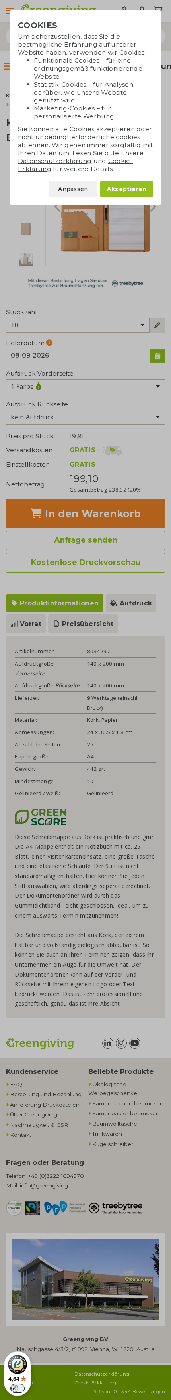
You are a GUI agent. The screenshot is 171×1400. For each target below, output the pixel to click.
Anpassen (73, 189)
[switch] (17, 1388)
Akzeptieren (126, 189)
